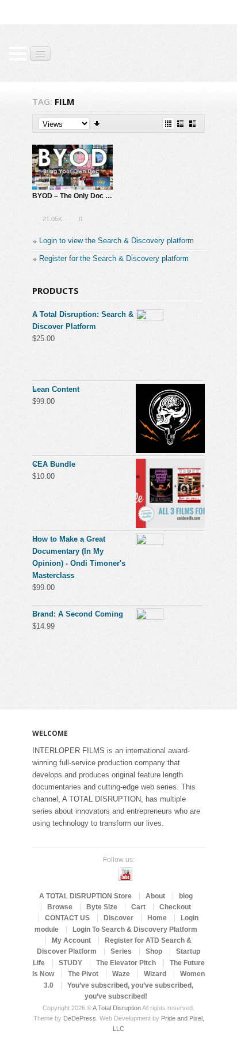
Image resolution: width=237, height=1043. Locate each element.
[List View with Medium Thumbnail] (192, 124)
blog (186, 896)
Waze (121, 974)
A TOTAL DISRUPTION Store (85, 896)
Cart (138, 907)
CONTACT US (67, 918)
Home (157, 918)
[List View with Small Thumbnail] (180, 124)
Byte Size (101, 907)
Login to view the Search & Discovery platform (116, 240)
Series (121, 951)
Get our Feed (144, 874)
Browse (59, 907)
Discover (118, 918)
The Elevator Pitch (126, 963)
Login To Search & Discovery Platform (134, 929)
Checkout (175, 907)
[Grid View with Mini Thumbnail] (168, 124)
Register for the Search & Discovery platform (114, 258)
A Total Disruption (117, 1007)
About (155, 896)
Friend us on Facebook (107, 874)
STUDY (70, 963)
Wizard (155, 974)
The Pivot (83, 974)
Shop (154, 951)
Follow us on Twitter (88, 874)
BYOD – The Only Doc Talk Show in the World (105, 196)
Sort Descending (97, 124)
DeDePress (79, 1018)
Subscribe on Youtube (125, 874)
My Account (71, 940)
